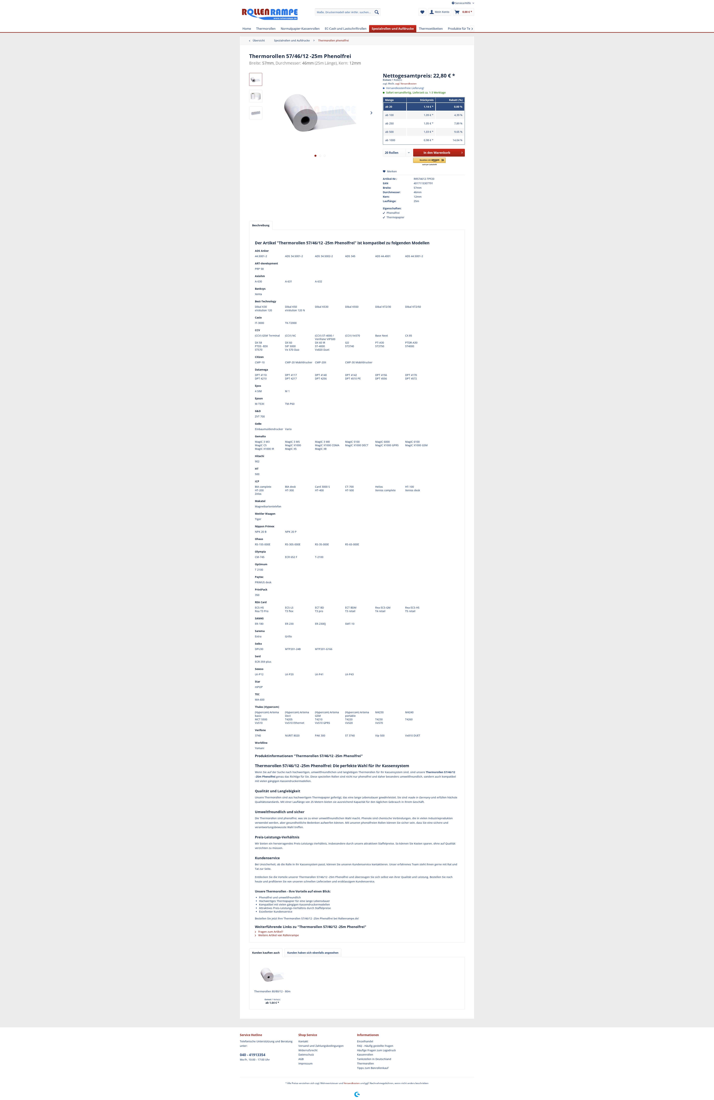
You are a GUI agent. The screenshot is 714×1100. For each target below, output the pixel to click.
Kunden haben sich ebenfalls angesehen (312, 952)
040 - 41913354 (252, 1054)
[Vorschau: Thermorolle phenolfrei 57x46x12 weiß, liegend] (255, 79)
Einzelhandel (365, 1041)
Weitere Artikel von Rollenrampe (278, 935)
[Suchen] (377, 12)
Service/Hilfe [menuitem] (463, 3)
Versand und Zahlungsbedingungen (321, 1046)
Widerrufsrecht (307, 1050)
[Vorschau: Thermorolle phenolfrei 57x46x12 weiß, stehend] (255, 96)
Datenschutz (306, 1054)
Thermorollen (365, 1063)
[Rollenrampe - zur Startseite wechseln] (270, 15)
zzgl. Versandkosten (406, 83)
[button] (429, 161)
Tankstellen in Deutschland (374, 1059)
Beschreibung (260, 225)
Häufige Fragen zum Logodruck (376, 1050)
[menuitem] (348, 12)
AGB (301, 1059)
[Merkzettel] (422, 12)
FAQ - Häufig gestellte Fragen (375, 1046)
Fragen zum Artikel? (270, 931)
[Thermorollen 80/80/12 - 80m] (272, 975)
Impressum (305, 1063)
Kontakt (303, 1041)
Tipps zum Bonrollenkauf (372, 1068)
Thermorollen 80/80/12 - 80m (272, 991)
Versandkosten (352, 1083)
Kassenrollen (365, 1054)
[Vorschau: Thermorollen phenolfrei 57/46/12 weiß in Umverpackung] (255, 112)
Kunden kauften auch (266, 952)
